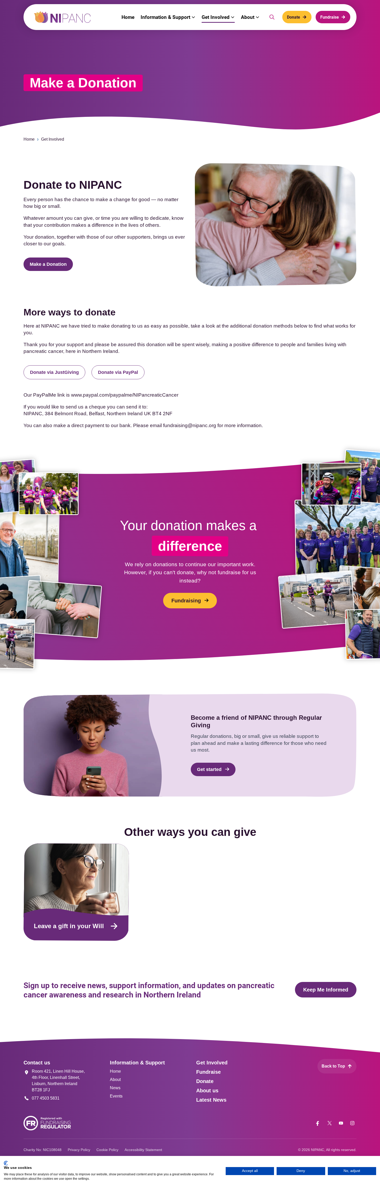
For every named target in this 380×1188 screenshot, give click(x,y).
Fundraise (208, 1072)
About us (207, 1090)
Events (116, 1096)
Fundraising (186, 600)
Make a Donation (48, 264)
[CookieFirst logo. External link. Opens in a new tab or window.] (6, 1163)
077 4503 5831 (45, 1098)
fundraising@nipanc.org (189, 425)
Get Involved (52, 139)
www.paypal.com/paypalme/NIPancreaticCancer (124, 395)
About (115, 1079)
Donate (205, 1081)
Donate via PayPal (118, 372)
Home (29, 139)
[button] (168, 17)
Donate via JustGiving (54, 372)
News (115, 1088)
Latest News (211, 1100)
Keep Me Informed (325, 990)
